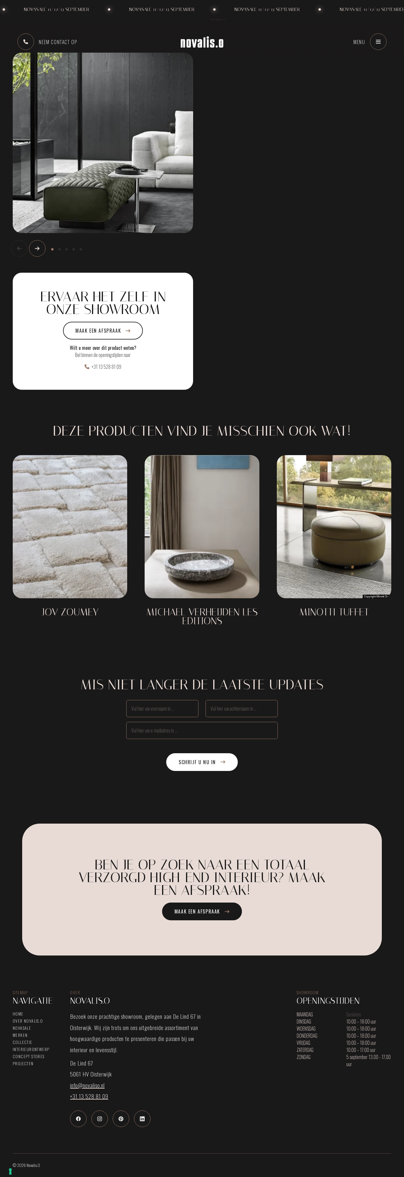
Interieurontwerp (31, 1049)
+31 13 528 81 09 (106, 366)
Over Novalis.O (28, 1021)
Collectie (23, 1042)
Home (18, 1014)
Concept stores (29, 1056)
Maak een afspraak (98, 330)
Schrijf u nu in (197, 762)
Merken (20, 1035)
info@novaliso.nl (87, 1085)
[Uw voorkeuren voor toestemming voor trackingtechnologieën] (10, 1171)
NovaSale (22, 1028)
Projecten (23, 1063)
